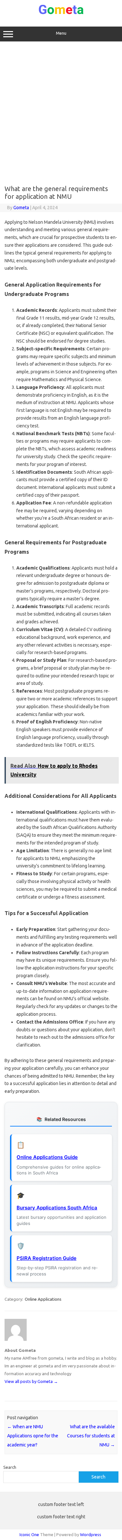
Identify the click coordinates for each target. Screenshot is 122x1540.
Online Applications (43, 1299)
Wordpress (90, 1534)
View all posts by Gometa (31, 1381)
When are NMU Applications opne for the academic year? (32, 1435)
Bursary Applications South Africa (57, 1208)
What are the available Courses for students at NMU (91, 1435)
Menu (61, 33)
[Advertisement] (61, 113)
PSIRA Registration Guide (46, 1258)
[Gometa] (61, 13)
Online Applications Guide (47, 1157)
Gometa (21, 207)
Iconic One (29, 1534)
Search (9, 1467)
